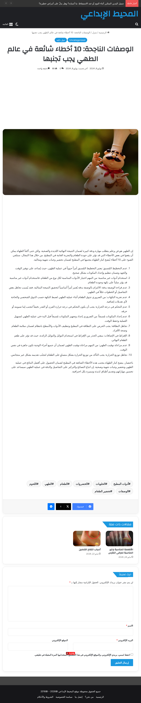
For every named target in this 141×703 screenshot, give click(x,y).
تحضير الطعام (102, 491)
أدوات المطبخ (121, 483)
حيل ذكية (61, 40)
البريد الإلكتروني (124, 640)
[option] (70, 162)
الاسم (129, 625)
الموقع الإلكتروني (60, 640)
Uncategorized (77, 40)
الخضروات (82, 483)
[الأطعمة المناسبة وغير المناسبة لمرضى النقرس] (119, 538)
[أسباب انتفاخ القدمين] (87, 538)
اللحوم (33, 483)
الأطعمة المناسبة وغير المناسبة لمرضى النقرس (120, 551)
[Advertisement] (70, 679)
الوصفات (123, 491)
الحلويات (100, 483)
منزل (94, 32)
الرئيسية (103, 32)
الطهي (48, 483)
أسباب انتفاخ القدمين (90, 549)
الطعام (64, 483)
